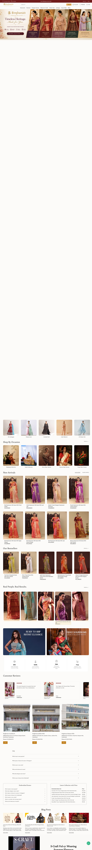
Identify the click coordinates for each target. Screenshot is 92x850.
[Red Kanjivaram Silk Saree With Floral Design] (13, 490)
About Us (84, 1)
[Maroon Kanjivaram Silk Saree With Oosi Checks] (79, 525)
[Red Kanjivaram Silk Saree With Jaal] (57, 525)
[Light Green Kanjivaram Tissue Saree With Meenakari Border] (46, 563)
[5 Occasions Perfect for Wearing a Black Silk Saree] (13, 818)
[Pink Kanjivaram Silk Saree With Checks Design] (35, 525)
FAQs (88, 1)
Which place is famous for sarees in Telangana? (22, 760)
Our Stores (14, 1)
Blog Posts (46, 809)
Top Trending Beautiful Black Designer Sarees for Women (34, 825)
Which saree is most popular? (18, 756)
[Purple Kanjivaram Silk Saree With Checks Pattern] (79, 490)
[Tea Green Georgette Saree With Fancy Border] (11, 563)
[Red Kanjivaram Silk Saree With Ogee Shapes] (13, 525)
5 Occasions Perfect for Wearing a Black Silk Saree (12, 825)
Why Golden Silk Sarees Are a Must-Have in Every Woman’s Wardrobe (78, 825)
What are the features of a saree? (18, 769)
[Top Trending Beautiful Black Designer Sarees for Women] (35, 818)
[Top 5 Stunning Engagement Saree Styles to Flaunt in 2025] (57, 818)
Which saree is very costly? (17, 765)
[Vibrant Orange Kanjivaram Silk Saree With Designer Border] (82, 563)
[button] (23, 8)
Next (90, 562)
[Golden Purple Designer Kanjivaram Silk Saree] (57, 490)
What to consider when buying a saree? (13, 799)
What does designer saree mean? (18, 773)
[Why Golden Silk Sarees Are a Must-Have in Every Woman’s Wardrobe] (79, 818)
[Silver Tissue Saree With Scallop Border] (29, 563)
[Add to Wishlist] (22, 476)
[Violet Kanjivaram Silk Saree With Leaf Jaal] (35, 490)
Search (69, 4)
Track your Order (7, 1)
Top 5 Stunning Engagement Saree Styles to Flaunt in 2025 (56, 825)
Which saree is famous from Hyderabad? (20, 778)
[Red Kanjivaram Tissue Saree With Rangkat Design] (64, 563)
